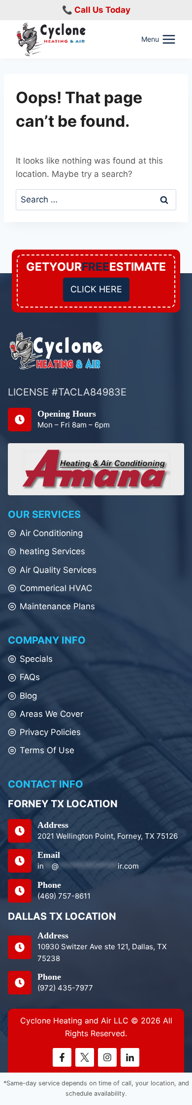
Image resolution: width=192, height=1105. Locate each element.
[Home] (56, 351)
